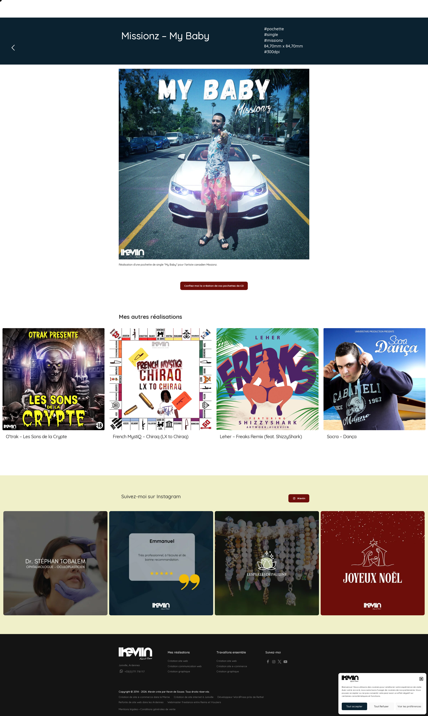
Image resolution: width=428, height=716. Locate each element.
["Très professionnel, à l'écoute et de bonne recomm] (161, 563)
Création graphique (179, 671)
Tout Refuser (381, 706)
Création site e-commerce (232, 666)
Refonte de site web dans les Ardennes (141, 702)
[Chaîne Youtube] (285, 662)
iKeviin (301, 498)
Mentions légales (128, 709)
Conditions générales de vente (158, 709)
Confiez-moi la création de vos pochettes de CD (214, 285)
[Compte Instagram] (273, 662)
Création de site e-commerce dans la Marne (144, 697)
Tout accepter (354, 706)
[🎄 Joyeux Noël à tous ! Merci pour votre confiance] (373, 563)
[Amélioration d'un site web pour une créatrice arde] (267, 563)
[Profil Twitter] (279, 662)
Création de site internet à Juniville (193, 697)
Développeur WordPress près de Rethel (241, 697)
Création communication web (185, 666)
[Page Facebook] (268, 662)
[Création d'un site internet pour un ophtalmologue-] (55, 563)
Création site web (178, 660)
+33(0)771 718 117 (134, 671)
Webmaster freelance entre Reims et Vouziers (194, 702)
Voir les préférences (409, 706)
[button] (421, 679)
